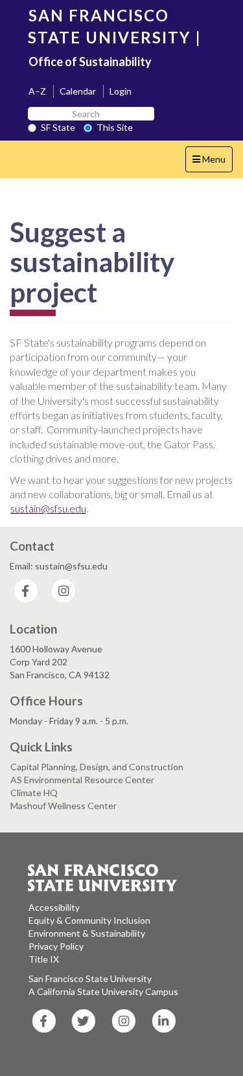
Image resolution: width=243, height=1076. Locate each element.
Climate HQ (34, 792)
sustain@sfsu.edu (48, 508)
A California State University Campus (103, 991)
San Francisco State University (90, 978)
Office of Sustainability (90, 61)
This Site (115, 127)
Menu (212, 162)
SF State (58, 127)
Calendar (78, 91)
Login (121, 91)
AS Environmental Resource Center (82, 779)
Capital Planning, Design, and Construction (96, 766)
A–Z (37, 91)
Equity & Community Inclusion (89, 920)
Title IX (44, 959)
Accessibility (54, 907)
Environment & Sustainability (87, 933)
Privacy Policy (56, 946)
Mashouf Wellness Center (63, 805)
